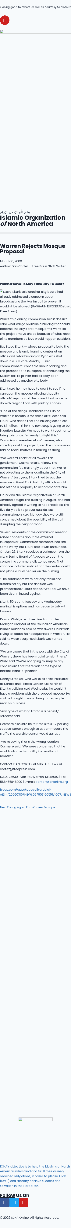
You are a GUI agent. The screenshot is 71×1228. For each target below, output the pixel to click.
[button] (35, 233)
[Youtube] (4, 20)
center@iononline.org (52, 782)
